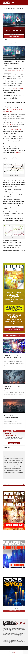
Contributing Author (7, 10)
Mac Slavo (7, 359)
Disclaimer (15, 652)
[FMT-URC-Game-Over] (14, 567)
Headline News (18, 10)
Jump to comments (8, 255)
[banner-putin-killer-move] (14, 529)
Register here (14, 443)
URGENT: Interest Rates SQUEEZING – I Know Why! (12, 356)
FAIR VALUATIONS (8, 124)
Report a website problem (7, 652)
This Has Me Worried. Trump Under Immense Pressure (13, 416)
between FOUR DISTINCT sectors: (15, 70)
